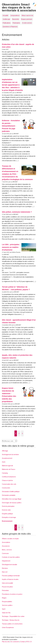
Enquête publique (7, 513)
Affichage (5, 451)
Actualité (5, 15)
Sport (3, 609)
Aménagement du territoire (10, 454)
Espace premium (26, 19)
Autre (3, 462)
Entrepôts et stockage (9, 517)
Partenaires (16, 23)
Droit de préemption (8, 506)
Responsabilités (7, 601)
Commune (5, 553)
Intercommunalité (7, 583)
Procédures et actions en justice (12, 594)
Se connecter (15, 641)
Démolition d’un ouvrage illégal (11, 499)
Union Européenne (8, 627)
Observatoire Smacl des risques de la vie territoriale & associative (19, 7)
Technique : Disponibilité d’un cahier (13, 616)
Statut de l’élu (6, 612)
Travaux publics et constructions (12, 624)
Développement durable (9, 564)
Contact (22, 641)
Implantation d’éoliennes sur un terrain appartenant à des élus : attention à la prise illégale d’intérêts (12, 84)
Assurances (6, 546)
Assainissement (7, 458)
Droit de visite (6, 510)
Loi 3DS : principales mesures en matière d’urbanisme (10, 247)
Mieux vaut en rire (27, 15)
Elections (5, 568)
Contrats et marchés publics (11, 557)
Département (6, 561)
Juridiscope (6, 19)
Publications (6, 23)
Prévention (5, 590)
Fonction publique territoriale (11, 575)
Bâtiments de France (8, 469)
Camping (5, 473)
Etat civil (4, 572)
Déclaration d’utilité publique (10, 491)
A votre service (27, 23)
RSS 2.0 (29, 641)
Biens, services (7, 550)
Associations (6, 542)
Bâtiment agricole (7, 465)
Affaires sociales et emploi (10, 538)
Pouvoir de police (7, 587)
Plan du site (5, 641)
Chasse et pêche (7, 480)
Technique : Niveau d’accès (10, 620)
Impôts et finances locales (10, 579)
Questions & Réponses (10, 26)
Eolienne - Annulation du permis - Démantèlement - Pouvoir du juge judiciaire (11, 125)
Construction (6, 488)
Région (4, 598)
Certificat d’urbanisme (9, 477)
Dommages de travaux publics (11, 502)
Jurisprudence (14, 15)
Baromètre (15, 19)
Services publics (7, 605)
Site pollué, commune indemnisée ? (17, 212)
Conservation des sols (9, 484)
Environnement (7, 521)
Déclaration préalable (8, 495)
